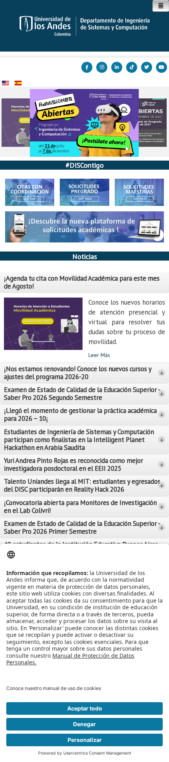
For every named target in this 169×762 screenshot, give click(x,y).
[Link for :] (84, 123)
